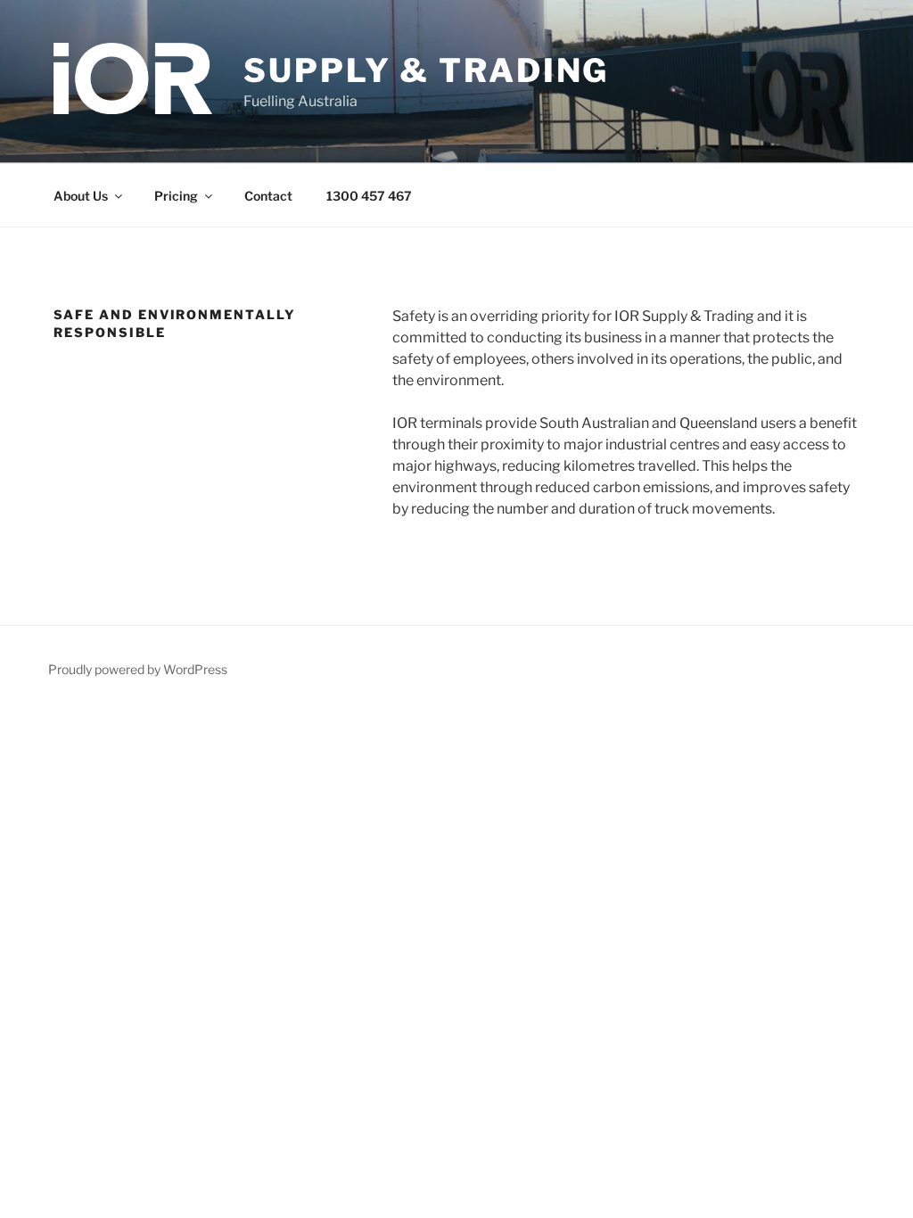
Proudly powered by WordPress (137, 669)
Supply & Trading (426, 70)
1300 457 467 (369, 195)
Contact (268, 195)
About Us (80, 195)
